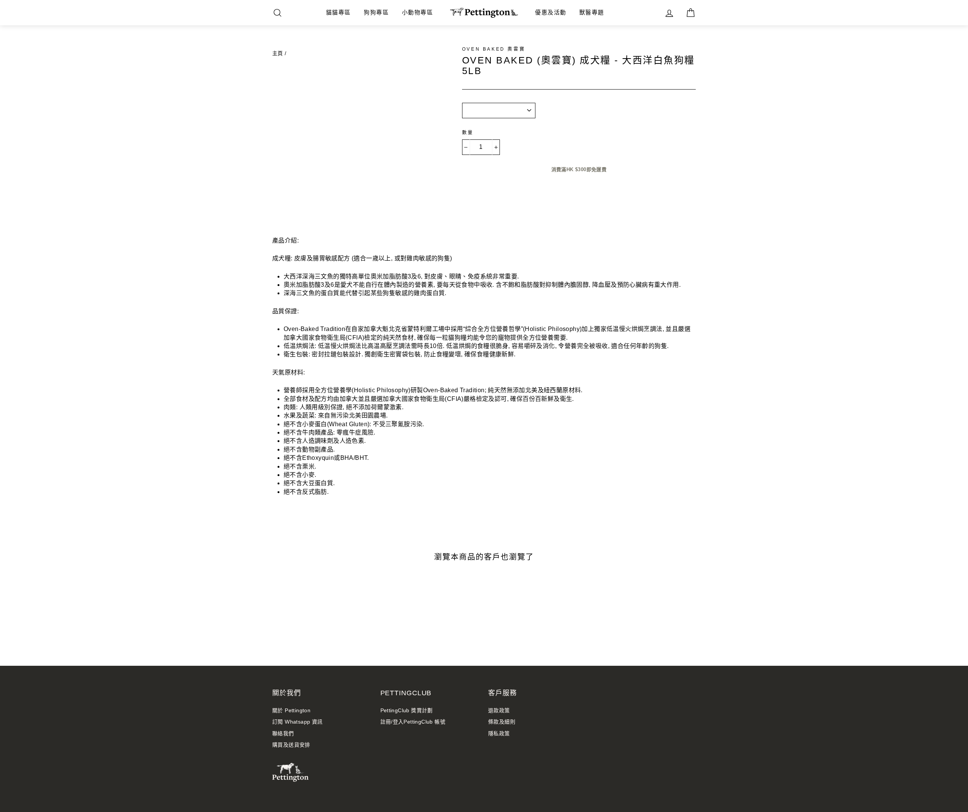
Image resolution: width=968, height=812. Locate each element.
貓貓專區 (338, 12)
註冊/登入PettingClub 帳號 (413, 722)
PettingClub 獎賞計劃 (406, 710)
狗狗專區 (376, 12)
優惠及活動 (550, 12)
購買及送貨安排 (291, 745)
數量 (468, 132)
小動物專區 (417, 12)
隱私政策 (499, 733)
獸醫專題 (591, 12)
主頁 (277, 53)
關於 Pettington (291, 710)
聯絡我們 (283, 733)
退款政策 (499, 710)
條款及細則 (501, 722)
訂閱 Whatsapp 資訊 (297, 722)
